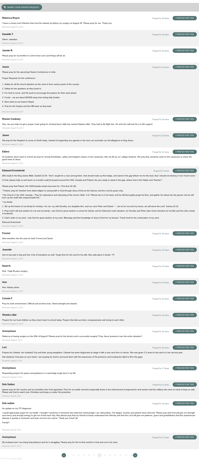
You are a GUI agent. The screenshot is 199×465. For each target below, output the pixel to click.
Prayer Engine (16, 458)
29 (105, 455)
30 (110, 455)
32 (120, 455)
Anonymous (9, 331)
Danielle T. (7, 34)
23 (73, 455)
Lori (4, 347)
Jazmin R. (7, 50)
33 (126, 455)
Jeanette (7, 249)
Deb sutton (8, 403)
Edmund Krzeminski (13, 170)
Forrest (6, 233)
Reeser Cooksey (11, 119)
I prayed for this (185, 18)
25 (84, 455)
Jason (5, 67)
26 (89, 455)
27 (94, 455)
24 (78, 455)
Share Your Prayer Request (23, 7)
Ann (4, 282)
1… (69, 455)
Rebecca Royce (11, 18)
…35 (131, 455)
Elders (5, 151)
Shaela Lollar (9, 315)
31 (115, 455)
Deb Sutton (8, 384)
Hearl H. (6, 266)
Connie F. (7, 298)
